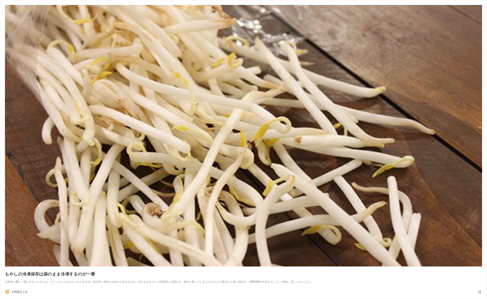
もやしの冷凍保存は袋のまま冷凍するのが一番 (50, 273)
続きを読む (304, 281)
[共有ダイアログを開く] (479, 291)
